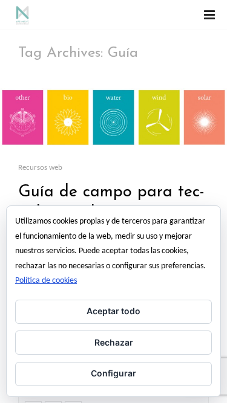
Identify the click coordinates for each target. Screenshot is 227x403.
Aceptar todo (113, 311)
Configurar (113, 373)
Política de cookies (46, 280)
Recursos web (40, 168)
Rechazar (113, 342)
